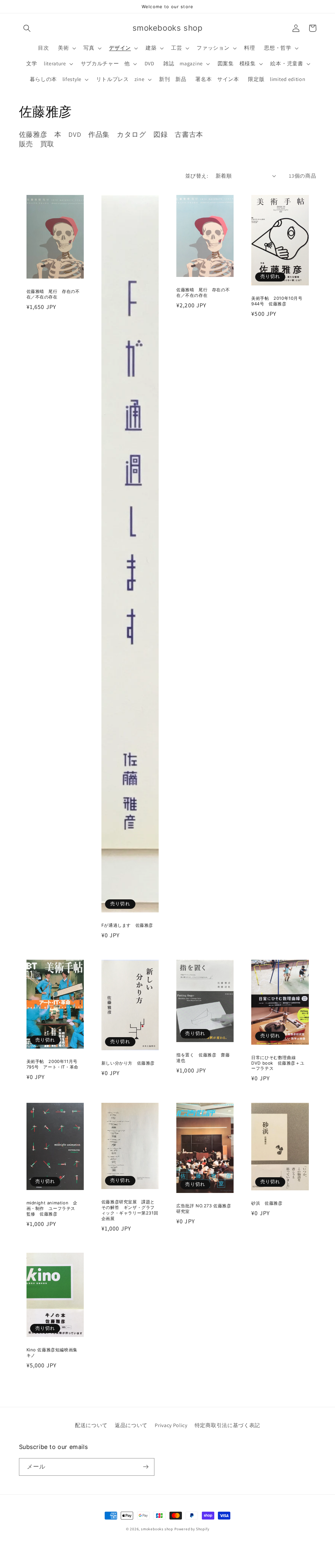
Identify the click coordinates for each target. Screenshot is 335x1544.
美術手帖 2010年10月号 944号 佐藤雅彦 (279, 301)
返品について (131, 1425)
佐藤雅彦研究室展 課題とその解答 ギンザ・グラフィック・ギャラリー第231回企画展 (129, 1210)
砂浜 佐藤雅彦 (266, 1203)
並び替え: (196, 175)
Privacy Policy (171, 1425)
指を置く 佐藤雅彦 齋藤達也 (203, 1057)
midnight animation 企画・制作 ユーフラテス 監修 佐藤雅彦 (53, 1208)
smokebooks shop (157, 1528)
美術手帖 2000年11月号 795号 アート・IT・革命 (54, 1064)
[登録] (145, 1467)
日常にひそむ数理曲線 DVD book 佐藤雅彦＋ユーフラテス (277, 1063)
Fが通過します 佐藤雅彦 (127, 925)
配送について (91, 1425)
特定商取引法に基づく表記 (227, 1425)
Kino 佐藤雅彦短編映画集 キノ (54, 1352)
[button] (27, 28)
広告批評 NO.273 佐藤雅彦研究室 (203, 1208)
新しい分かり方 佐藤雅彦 (128, 1063)
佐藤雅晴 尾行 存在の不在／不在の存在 (53, 294)
